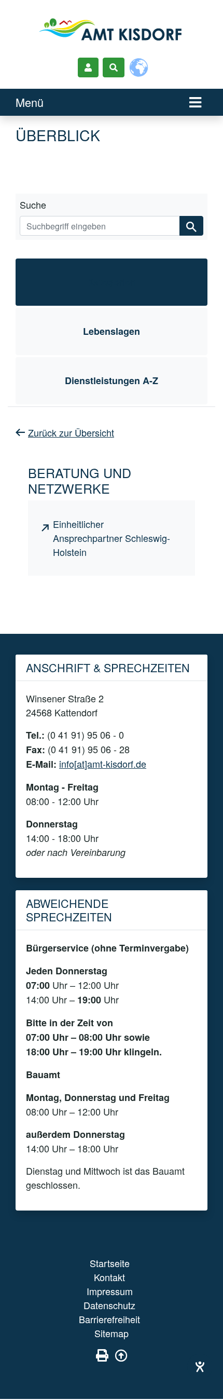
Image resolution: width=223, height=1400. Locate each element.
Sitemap (111, 1333)
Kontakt (109, 1277)
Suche (33, 204)
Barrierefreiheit (109, 1319)
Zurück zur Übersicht (71, 432)
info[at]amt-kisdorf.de (102, 763)
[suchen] (191, 226)
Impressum (110, 1291)
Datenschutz (109, 1305)
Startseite (110, 1263)
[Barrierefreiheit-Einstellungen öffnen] (200, 1366)
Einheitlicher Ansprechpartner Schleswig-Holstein (111, 538)
